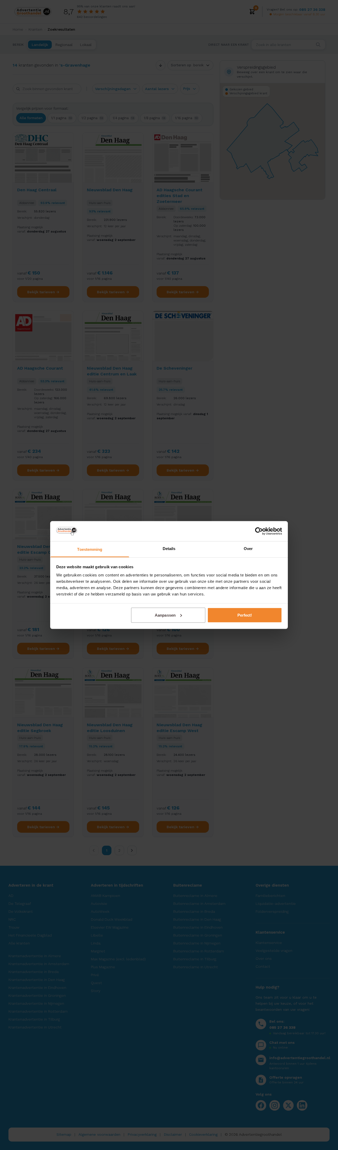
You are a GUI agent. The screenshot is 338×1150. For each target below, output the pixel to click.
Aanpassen (165, 615)
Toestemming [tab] (89, 549)
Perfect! (244, 615)
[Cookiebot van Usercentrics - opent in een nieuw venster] (259, 531)
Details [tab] (169, 548)
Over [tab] (248, 548)
